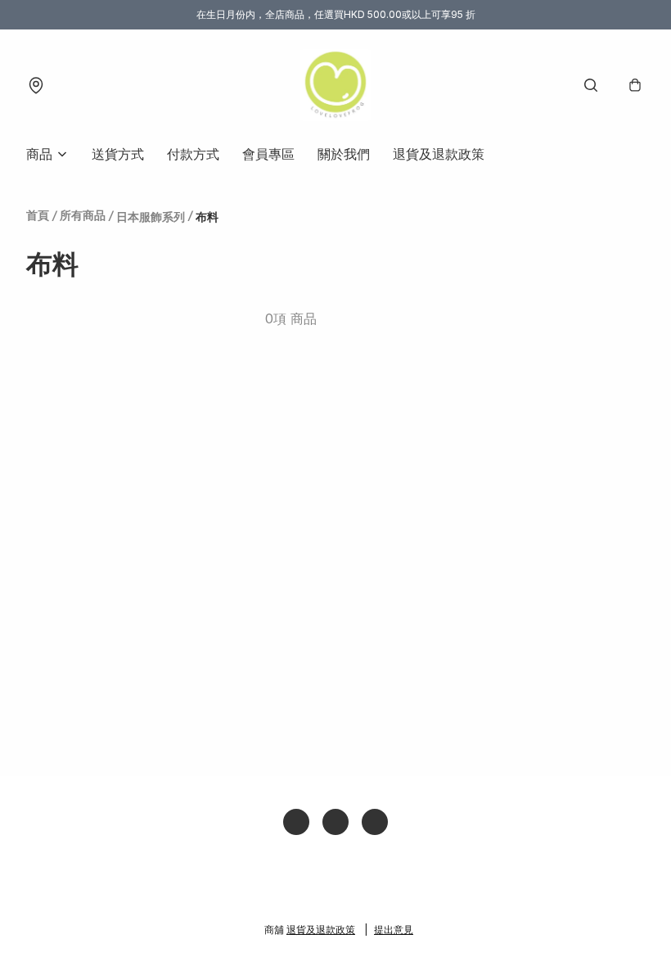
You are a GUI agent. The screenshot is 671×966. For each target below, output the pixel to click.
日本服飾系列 (150, 216)
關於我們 (343, 154)
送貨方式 (118, 154)
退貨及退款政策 (438, 154)
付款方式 (193, 154)
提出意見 (393, 929)
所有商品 (83, 215)
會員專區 (268, 154)
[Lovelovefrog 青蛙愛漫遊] (335, 85)
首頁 (37, 215)
